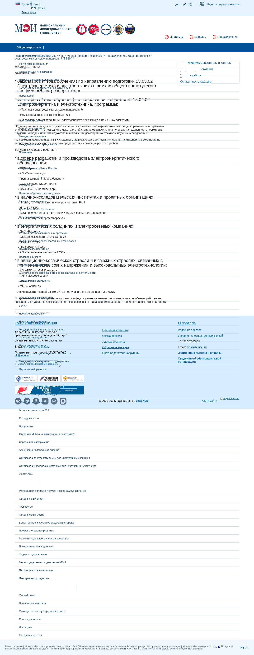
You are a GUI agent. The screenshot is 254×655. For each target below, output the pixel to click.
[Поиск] (176, 5)
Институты (177, 36)
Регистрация (29, 12)
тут (218, 646)
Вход (36, 4)
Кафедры (200, 36)
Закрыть (244, 647)
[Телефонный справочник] (184, 4)
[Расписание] (202, 4)
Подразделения (227, 36)
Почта (41, 8)
